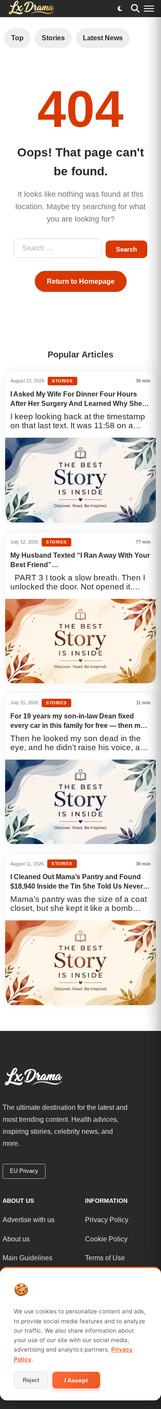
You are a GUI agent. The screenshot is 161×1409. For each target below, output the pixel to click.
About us (16, 1239)
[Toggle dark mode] (120, 8)
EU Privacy (24, 1171)
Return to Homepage (81, 281)
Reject (31, 1380)
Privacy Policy (106, 1219)
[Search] (135, 8)
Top (17, 38)
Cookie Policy (106, 1239)
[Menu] (149, 8)
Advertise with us (29, 1219)
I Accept (76, 1380)
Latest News (103, 38)
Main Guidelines (27, 1258)
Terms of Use (105, 1258)
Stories (53, 38)
